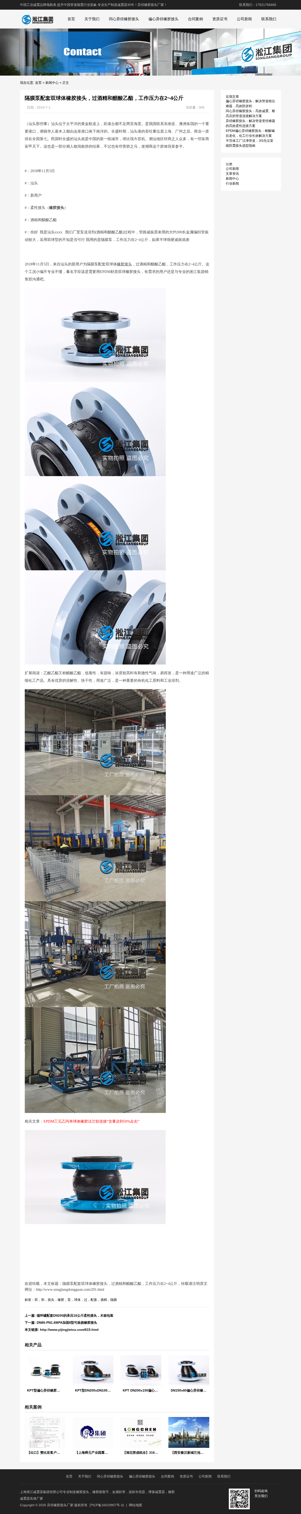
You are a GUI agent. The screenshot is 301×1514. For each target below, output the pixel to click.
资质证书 (219, 19)
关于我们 (91, 19)
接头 (51, 1300)
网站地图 (135, 1505)
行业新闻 (232, 183)
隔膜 (113, 1300)
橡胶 (61, 1300)
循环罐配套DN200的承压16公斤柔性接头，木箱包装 (75, 1315)
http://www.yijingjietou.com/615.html (69, 1329)
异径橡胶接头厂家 (60, 1505)
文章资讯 (232, 173)
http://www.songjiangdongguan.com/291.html (70, 1289)
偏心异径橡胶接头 (163, 19)
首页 (71, 19)
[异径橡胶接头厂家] (37, 19)
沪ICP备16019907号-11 (106, 1505)
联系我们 (268, 19)
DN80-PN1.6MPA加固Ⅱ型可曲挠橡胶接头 (67, 1322)
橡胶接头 (56, 208)
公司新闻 (244, 19)
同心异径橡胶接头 (124, 19)
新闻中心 (52, 83)
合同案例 (195, 19)
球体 (77, 1300)
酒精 (103, 1300)
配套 (94, 1300)
